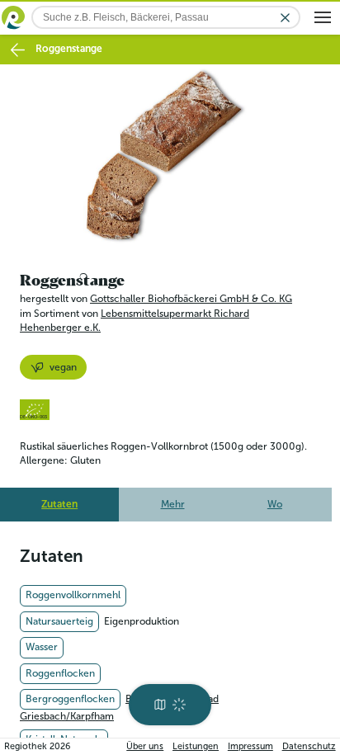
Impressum (250, 746)
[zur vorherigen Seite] (18, 50)
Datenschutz (309, 746)
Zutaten (59, 504)
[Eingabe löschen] (285, 17)
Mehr (173, 504)
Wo (274, 504)
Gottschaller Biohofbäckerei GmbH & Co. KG (191, 298)
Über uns (144, 746)
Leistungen (195, 746)
